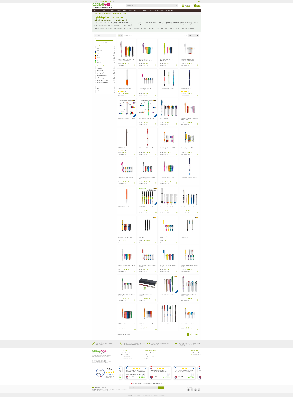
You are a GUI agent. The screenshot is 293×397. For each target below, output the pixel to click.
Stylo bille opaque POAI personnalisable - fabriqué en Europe (189, 295)
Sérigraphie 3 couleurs (102, 77)
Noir (98, 55)
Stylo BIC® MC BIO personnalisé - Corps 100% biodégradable (146, 207)
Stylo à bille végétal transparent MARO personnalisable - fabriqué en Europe (167, 148)
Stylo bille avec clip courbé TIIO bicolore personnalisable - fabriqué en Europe (125, 178)
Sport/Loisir (145, 10)
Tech (135, 10)
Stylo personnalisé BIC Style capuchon (167, 323)
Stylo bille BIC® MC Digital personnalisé (146, 118)
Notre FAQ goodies (126, 356)
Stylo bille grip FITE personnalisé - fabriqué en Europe (147, 266)
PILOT (98, 90)
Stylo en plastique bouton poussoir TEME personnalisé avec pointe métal (126, 60)
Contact (113, 1)
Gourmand (119, 10)
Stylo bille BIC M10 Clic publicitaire (125, 206)
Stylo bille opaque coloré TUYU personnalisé (126, 265)
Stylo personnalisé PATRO (165, 118)
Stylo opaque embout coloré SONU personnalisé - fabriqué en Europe (187, 60)
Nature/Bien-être (111, 10)
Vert (98, 60)
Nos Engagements (169, 10)
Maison (104, 10)
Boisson (124, 10)
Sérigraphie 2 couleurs (102, 75)
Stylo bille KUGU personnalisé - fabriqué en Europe (189, 324)
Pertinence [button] (191, 35)
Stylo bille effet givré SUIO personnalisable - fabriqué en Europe (189, 119)
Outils (139, 10)
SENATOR (99, 92)
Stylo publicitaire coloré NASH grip (124, 88)
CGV (147, 358)
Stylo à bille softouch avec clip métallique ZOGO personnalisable (147, 178)
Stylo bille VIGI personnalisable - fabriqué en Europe (189, 266)
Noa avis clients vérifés (150, 352)
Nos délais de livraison (127, 358)
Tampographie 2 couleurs (102, 80)
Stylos (95, 10)
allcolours (99, 47)
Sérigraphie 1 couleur (101, 73)
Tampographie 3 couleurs (102, 82)
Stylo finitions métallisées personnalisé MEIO (126, 323)
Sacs (99, 10)
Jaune (98, 53)
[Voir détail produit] (135, 65)
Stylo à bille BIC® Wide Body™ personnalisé (126, 118)
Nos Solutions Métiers (159, 10)
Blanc (98, 48)
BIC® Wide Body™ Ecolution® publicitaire (189, 177)
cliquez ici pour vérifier (157, 383)
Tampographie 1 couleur (102, 78)
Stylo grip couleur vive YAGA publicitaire (167, 206)
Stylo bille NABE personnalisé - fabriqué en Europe (168, 236)
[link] (188, 389)
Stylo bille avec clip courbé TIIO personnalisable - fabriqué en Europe (146, 89)
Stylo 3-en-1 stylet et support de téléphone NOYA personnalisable (147, 324)
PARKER (98, 88)
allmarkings (99, 68)
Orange (98, 57)
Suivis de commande (126, 360)
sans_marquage (100, 72)
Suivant (196, 334)
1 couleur (99, 67)
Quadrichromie (100, 70)
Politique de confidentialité (151, 356)
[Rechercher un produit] (176, 5)
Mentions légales (149, 354)
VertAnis (99, 62)
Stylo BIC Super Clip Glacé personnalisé (167, 294)
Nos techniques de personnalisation (125, 353)
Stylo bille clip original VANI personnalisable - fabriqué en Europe (127, 295)
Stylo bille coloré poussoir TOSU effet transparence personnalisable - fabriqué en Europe (168, 178)
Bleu (98, 52)
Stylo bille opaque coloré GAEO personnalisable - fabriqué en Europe (125, 236)
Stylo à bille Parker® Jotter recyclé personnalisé (145, 295)
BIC (97, 87)
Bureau (130, 10)
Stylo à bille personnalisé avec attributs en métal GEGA (189, 207)
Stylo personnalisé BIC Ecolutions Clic (146, 147)
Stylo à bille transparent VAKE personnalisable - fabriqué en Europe (146, 60)
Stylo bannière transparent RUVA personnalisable (187, 148)
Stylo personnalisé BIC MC (186, 88)
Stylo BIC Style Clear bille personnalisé (125, 147)
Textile (151, 10)
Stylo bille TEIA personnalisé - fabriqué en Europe (168, 266)
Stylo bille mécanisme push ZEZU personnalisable (166, 60)
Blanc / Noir (99, 50)
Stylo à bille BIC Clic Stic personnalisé (167, 88)
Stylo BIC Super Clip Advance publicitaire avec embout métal (189, 236)
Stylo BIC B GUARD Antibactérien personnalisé (145, 236)
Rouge (98, 58)
